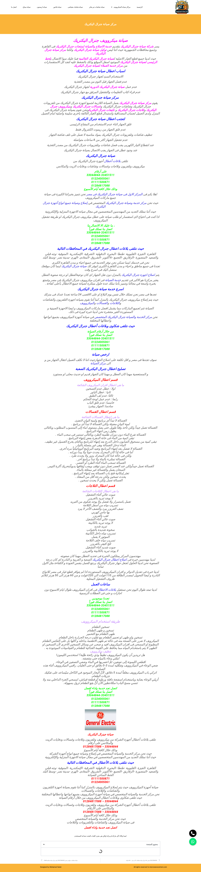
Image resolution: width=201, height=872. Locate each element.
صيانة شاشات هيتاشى (75, 7)
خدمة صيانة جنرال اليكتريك (96, 289)
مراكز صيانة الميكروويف (122, 7)
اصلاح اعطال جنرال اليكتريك (109, 559)
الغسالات (102, 303)
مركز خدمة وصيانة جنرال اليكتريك (126, 203)
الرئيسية (139, 7)
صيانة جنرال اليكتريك (74, 266)
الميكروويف (87, 303)
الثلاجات (115, 303)
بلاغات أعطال (112, 161)
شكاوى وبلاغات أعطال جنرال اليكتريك (92, 326)
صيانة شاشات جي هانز (97, 7)
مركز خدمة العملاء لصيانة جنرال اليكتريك (98, 65)
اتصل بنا (14, 7)
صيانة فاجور (57, 7)
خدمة (108, 46)
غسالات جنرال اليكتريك (87, 106)
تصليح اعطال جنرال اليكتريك (106, 369)
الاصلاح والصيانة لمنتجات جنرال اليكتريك (80, 46)
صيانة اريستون (42, 7)
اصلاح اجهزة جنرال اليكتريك (138, 275)
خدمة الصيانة (112, 280)
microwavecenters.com (158, 867)
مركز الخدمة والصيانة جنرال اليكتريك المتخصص (123, 317)
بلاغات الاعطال (107, 589)
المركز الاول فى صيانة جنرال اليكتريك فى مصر (114, 194)
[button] (44, 844)
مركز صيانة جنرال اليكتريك (100, 97)
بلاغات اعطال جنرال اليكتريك (108, 249)
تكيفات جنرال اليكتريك (102, 110)
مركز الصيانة (98, 363)
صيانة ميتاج (27, 7)
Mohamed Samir (55, 867)
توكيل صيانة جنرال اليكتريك (90, 50)
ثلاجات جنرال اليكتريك (131, 110)
